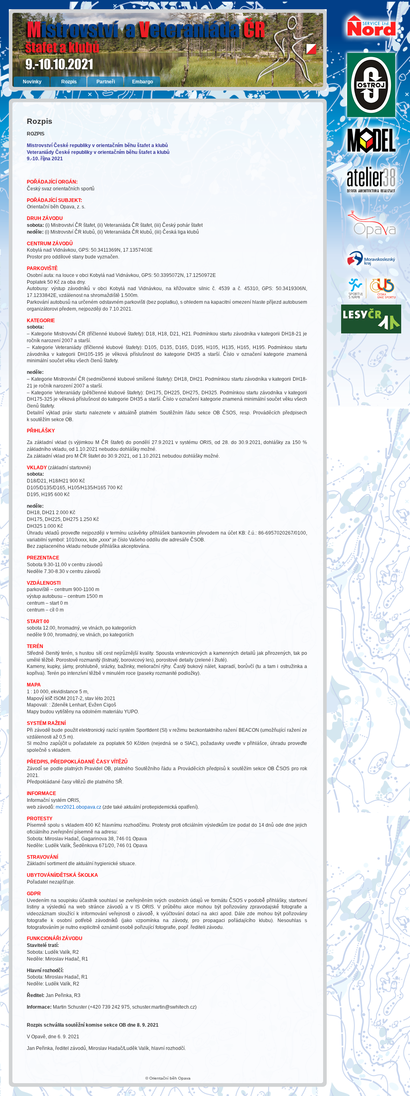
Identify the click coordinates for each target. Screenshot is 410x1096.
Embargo (142, 82)
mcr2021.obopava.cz (78, 807)
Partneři (105, 82)
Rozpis (69, 82)
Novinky (32, 82)
